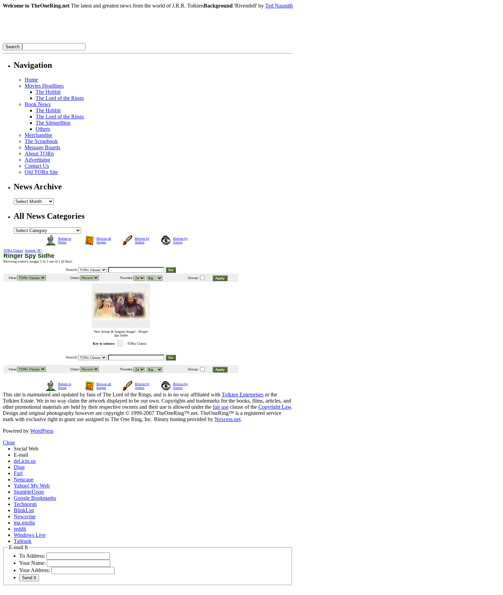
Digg (19, 467)
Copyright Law (274, 407)
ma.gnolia (24, 523)
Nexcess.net (228, 419)
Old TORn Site (41, 172)
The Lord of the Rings (60, 98)
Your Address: (34, 570)
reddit (20, 529)
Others (43, 129)
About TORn (39, 153)
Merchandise (38, 135)
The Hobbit (48, 92)
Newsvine (25, 516)
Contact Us (37, 166)
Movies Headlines (44, 86)
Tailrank (22, 541)
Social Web (26, 449)
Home (31, 80)
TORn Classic (13, 250)
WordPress (41, 431)
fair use (221, 407)
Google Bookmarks (35, 498)
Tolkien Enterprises (242, 394)
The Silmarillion (53, 123)
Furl (18, 473)
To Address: (32, 556)
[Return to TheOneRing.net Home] (105, 41)
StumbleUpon (29, 492)
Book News (38, 104)
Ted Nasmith (279, 6)
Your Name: (32, 563)
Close (9, 442)
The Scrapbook (41, 141)
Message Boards (42, 147)
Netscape (24, 479)
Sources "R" (33, 250)
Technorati (25, 504)
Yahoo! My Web (32, 486)
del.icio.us (25, 461)
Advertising (37, 160)
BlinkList (24, 510)
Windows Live (30, 535)
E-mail (21, 455)
